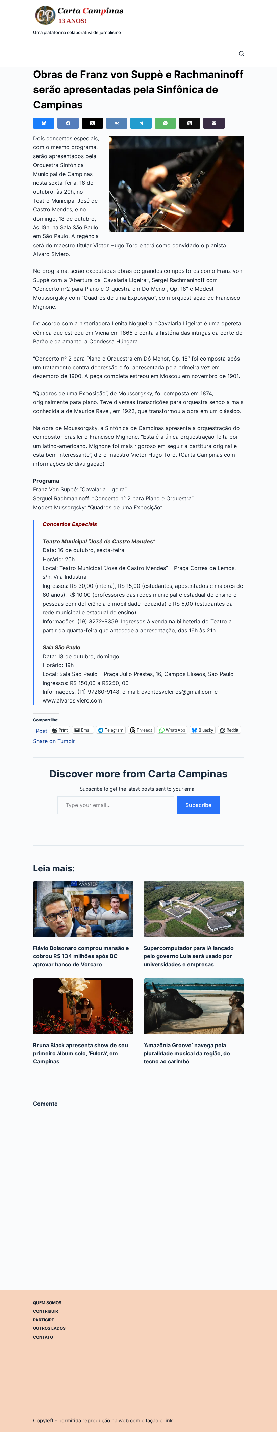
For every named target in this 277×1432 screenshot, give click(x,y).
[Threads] (189, 123)
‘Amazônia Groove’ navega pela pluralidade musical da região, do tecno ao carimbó (187, 1053)
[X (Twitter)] (92, 123)
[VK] (116, 123)
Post (41, 730)
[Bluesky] (43, 123)
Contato (43, 1337)
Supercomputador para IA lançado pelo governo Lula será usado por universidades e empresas (189, 956)
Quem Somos (47, 1302)
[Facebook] (68, 123)
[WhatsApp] (165, 123)
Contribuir (45, 1311)
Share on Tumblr (54, 740)
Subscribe (198, 805)
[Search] (241, 53)
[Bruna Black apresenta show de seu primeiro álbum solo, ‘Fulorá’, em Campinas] (83, 1006)
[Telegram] (141, 123)
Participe (43, 1319)
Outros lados (49, 1328)
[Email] (214, 123)
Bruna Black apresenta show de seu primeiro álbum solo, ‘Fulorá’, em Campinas (80, 1053)
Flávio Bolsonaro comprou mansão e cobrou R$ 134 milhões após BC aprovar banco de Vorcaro (81, 956)
